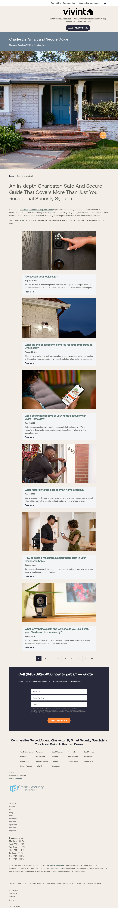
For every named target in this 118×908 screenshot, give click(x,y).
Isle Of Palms (73, 756)
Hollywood (88, 756)
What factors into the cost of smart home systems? (54, 490)
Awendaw (40, 752)
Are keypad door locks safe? (41, 277)
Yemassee (56, 766)
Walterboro (24, 761)
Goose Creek (73, 761)
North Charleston (26, 752)
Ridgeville (72, 752)
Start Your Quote (59, 720)
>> (92, 658)
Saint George (89, 752)
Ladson (55, 761)
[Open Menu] (10, 3)
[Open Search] (105, 3)
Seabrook (23, 756)
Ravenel (55, 756)
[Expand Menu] (41, 10)
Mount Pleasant (26, 766)
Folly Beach (40, 756)
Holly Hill (39, 766)
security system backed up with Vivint (36, 209)
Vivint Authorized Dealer (53, 865)
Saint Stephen (57, 752)
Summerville (88, 761)
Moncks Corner (42, 761)
